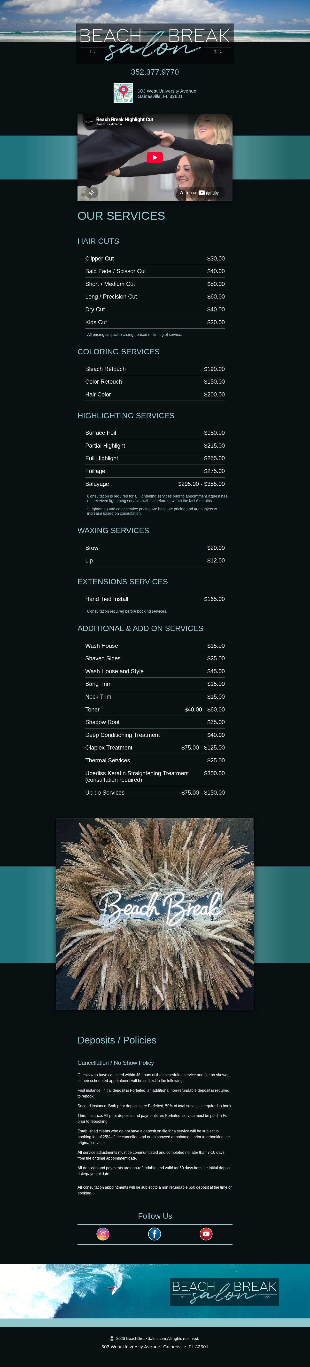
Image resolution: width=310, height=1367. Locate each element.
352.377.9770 (155, 72)
